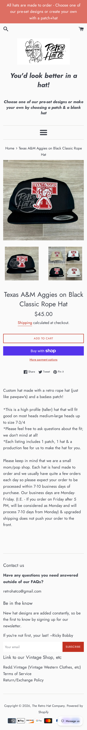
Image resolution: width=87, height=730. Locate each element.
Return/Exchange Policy (23, 680)
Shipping (25, 322)
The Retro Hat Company (48, 705)
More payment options (43, 359)
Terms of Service (17, 674)
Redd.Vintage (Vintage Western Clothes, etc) (42, 667)
